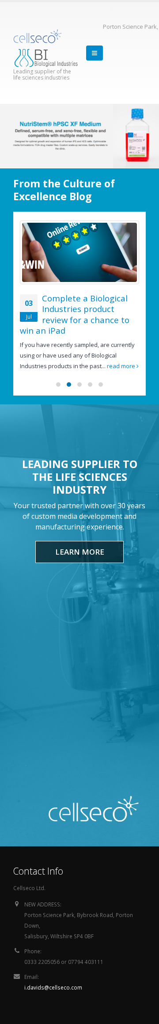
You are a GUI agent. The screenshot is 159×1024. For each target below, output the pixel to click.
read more (121, 366)
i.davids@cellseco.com (53, 987)
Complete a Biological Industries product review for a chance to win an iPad (74, 314)
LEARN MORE (79, 552)
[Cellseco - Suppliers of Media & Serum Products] (37, 36)
